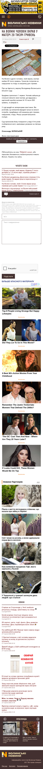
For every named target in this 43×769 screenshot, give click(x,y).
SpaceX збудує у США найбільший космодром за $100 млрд (21, 647)
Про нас (4, 766)
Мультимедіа (21, 719)
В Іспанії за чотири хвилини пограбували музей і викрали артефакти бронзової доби (21, 677)
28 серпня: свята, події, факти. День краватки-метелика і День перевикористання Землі (20, 623)
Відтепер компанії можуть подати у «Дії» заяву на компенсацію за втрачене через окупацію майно (20, 708)
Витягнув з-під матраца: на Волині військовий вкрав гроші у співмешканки (19, 189)
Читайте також (21, 166)
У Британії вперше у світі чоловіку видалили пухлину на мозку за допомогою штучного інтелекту (19, 639)
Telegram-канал (26, 152)
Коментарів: (24, 39)
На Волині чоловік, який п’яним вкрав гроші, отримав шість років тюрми (19, 184)
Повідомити (22, 141)
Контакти (12, 766)
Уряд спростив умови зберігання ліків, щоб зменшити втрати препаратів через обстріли (19, 684)
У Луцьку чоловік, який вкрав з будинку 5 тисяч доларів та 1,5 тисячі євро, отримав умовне (20, 171)
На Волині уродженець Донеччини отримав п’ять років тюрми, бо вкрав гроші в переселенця (21, 178)
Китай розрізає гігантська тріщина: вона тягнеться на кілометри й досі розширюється (19, 616)
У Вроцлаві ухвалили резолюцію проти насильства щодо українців (17, 692)
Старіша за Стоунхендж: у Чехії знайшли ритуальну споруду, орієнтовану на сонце (18, 608)
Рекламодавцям (22, 766)
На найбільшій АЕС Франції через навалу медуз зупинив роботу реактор (20, 631)
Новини (21, 602)
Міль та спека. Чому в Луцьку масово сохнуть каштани (30, 739)
